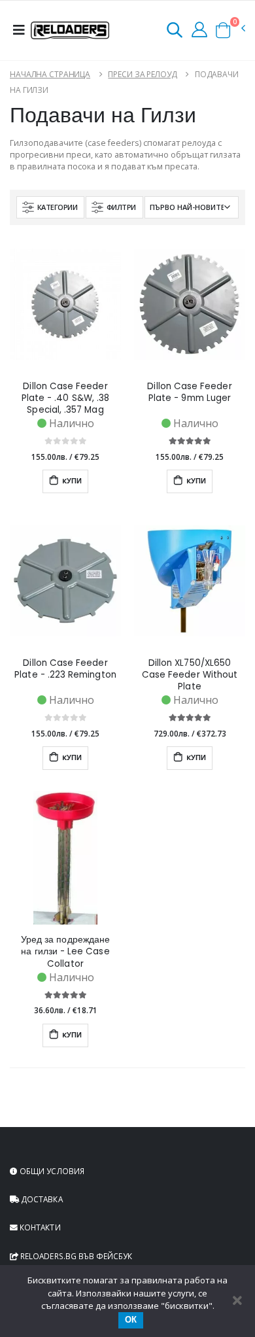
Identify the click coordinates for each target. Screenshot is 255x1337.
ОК (131, 1319)
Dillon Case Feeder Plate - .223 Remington (65, 669)
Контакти (39, 1227)
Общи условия (51, 1171)
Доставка (41, 1199)
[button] (174, 32)
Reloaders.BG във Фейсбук (75, 1256)
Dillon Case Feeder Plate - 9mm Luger (189, 392)
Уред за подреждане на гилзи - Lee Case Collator (65, 951)
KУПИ (71, 481)
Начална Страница (50, 74)
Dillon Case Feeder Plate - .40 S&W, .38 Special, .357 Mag (65, 398)
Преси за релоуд (142, 74)
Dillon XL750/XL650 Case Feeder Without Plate (189, 675)
